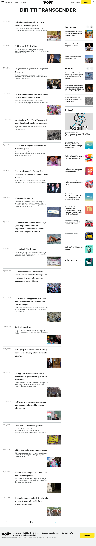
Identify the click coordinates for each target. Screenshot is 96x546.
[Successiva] (91, 27)
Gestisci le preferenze (50, 533)
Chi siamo (17, 533)
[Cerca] (21, 2)
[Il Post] (48, 2)
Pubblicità (27, 533)
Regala (78, 2)
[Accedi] (93, 2)
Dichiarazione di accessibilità (24, 535)
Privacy (36, 533)
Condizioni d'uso (68, 533)
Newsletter (8, 2)
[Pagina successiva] (55, 521)
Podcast (16, 2)
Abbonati (86, 2)
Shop (72, 2)
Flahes (69, 68)
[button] (6, 521)
